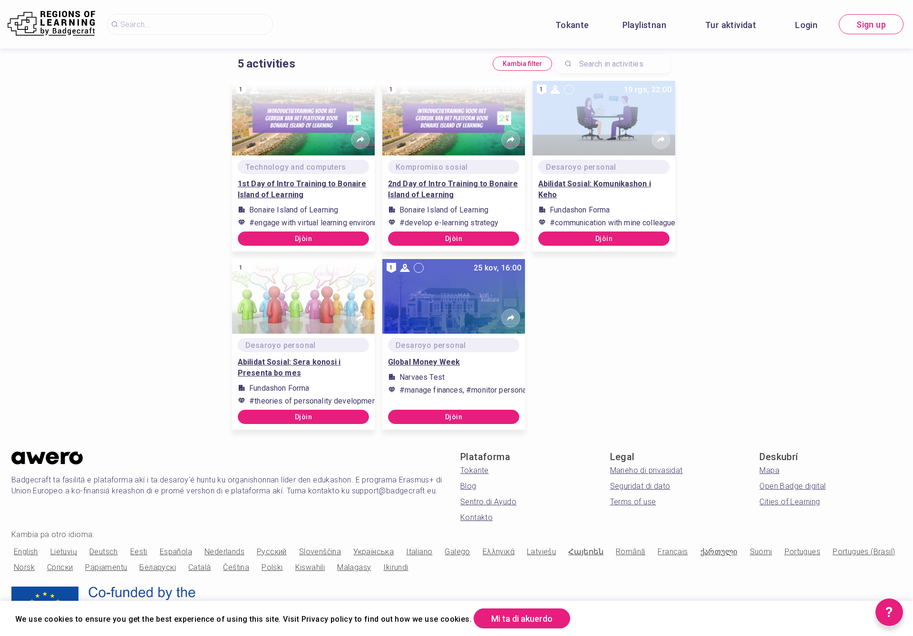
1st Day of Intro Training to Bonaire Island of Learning (302, 189)
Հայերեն (585, 551)
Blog (468, 486)
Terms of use (633, 501)
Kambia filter (522, 63)
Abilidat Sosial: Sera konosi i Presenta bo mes (289, 367)
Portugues (803, 551)
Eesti (138, 551)
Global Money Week (424, 361)
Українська (373, 551)
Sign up (871, 24)
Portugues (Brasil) (864, 551)
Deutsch (103, 551)
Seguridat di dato (640, 486)
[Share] (360, 139)
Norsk (24, 567)
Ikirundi (395, 567)
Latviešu (541, 551)
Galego (457, 551)
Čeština (236, 567)
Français (673, 551)
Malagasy (354, 567)
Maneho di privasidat (646, 470)
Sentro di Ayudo (488, 501)
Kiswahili (310, 567)
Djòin (303, 238)
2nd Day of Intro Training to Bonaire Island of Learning (453, 189)
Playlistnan (644, 25)
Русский (272, 551)
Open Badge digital (792, 486)
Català (199, 567)
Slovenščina (320, 551)
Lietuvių (63, 551)
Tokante (572, 25)
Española (176, 551)
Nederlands (224, 551)
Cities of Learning (789, 501)
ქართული (719, 551)
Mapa (769, 470)
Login (806, 25)
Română (630, 551)
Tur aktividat (730, 25)
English (26, 551)
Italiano (419, 551)
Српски (60, 567)
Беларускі (157, 567)
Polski (272, 567)
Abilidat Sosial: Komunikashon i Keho (594, 189)
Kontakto (476, 517)
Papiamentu (106, 567)
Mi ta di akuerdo (522, 619)
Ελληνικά (499, 551)
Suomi (761, 551)
